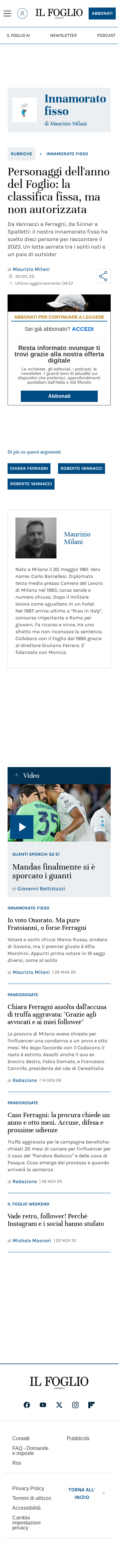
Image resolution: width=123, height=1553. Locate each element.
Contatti (21, 1438)
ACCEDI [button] (83, 329)
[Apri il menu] (7, 13)
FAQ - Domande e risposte (30, 1451)
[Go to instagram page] (75, 1405)
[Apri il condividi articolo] (103, 276)
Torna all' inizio (81, 1493)
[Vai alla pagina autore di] (24, 110)
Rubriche (21, 153)
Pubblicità (78, 1438)
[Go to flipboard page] (91, 1405)
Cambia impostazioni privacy (26, 1522)
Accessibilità (26, 1508)
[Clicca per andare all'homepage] (59, 1383)
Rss (16, 1463)
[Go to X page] (59, 1405)
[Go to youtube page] (43, 1405)
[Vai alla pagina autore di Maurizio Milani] (35, 538)
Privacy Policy (28, 1488)
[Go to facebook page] (27, 1405)
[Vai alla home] (59, 14)
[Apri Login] (22, 13)
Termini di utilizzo (31, 1498)
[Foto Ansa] (59, 813)
